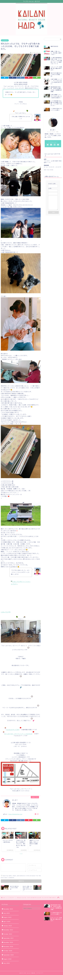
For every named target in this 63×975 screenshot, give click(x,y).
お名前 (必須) (52, 183)
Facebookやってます (13, 730)
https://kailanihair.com (15, 814)
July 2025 (7, 913)
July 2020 (7, 963)
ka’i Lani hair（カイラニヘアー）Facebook (18, 734)
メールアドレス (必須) (52, 187)
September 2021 (9, 938)
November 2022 (8, 930)
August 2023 (7, 917)
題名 (49, 191)
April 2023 (7, 921)
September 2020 (9, 955)
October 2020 (8, 950)
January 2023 (8, 925)
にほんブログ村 (5, 612)
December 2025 (8, 909)
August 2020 (7, 959)
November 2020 (8, 946)
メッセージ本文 (52, 194)
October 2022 (8, 934)
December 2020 (8, 942)
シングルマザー (5, 40)
